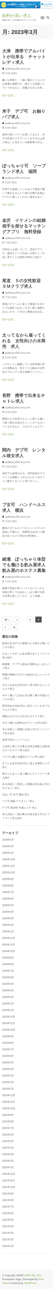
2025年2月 (8, 925)
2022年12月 (8, 1095)
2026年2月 (8, 846)
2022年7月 (8, 1128)
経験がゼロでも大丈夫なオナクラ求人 (23, 716)
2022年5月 (8, 1141)
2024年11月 (8, 944)
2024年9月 (8, 957)
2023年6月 (8, 1056)
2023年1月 (8, 1088)
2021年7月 (8, 1206)
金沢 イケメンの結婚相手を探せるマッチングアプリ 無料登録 (24, 226)
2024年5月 (8, 983)
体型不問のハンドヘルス (16, 739)
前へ (7, 620)
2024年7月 (8, 970)
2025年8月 (8, 885)
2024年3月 (8, 997)
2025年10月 (8, 872)
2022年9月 (8, 1115)
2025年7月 (8, 892)
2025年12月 (8, 859)
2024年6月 (8, 977)
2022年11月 (8, 1101)
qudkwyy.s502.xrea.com (17, 68)
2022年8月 (8, 1121)
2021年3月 (8, 1233)
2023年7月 (8, 1049)
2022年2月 (8, 1160)
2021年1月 (8, 1246)
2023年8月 (8, 1042)
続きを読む (8, 95)
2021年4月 (8, 1226)
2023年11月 (8, 1023)
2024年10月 (8, 951)
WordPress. (30, 1283)
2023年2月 (8, 1082)
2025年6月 (8, 898)
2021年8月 (8, 1200)
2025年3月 (8, 918)
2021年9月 (8, 1193)
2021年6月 (8, 1213)
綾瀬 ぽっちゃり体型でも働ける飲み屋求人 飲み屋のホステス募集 (26, 565)
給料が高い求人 (16, 15)
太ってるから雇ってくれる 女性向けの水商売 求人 (24, 341)
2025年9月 (8, 879)
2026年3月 (8, 839)
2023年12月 (8, 1016)
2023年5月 (8, 1062)
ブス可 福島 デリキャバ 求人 (18, 801)
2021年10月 (8, 1187)
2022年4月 (8, 1147)
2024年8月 (8, 964)
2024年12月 (8, 938)
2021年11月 (8, 1180)
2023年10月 (8, 1029)
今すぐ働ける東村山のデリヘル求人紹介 (24, 722)
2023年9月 (8, 1036)
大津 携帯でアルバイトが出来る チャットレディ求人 (24, 57)
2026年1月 (8, 852)
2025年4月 (8, 911)
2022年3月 (8, 1154)
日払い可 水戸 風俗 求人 (15, 794)
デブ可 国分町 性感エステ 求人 (19, 807)
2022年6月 (8, 1134)
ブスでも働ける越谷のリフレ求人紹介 (23, 756)
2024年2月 (8, 1003)
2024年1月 (8, 1010)
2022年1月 (8, 1167)
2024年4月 (8, 990)
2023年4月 (8, 1069)
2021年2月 (8, 1239)
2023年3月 (8, 1075)
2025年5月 (8, 905)
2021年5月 (8, 1219)
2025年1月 (8, 931)
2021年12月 (8, 1174)
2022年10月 (8, 1108)
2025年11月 (8, 866)
